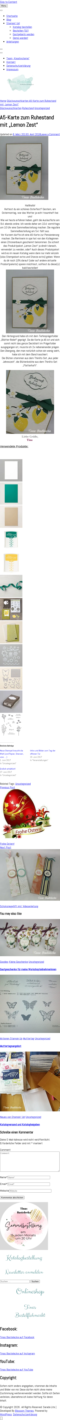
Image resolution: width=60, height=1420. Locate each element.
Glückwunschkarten (11, 108)
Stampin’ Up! (13, 23)
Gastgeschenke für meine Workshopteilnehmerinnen (28, 969)
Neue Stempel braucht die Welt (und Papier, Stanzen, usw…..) (12, 753)
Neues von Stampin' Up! (12, 1117)
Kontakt (11, 62)
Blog (8, 19)
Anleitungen (12, 41)
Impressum (12, 69)
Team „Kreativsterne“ (17, 58)
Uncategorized (42, 108)
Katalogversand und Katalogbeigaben (20, 1124)
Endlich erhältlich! (8, 768)
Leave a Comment (50, 134)
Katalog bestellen (22, 27)
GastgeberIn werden (23, 34)
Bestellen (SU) (21, 30)
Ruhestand (28, 108)
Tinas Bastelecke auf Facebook (17, 1337)
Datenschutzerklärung (18, 65)
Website (4, 1190)
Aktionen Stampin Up (11, 1038)
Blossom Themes (24, 1411)
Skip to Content (8, 2)
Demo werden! (20, 38)
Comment (5, 1150)
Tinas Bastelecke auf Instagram (17, 1353)
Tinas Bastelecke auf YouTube (16, 1369)
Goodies (4, 962)
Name (4, 1177)
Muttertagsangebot (10, 1046)
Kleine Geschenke (18, 962)
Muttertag (28, 1038)
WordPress (6, 1414)
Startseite (12, 16)
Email (4, 1184)
